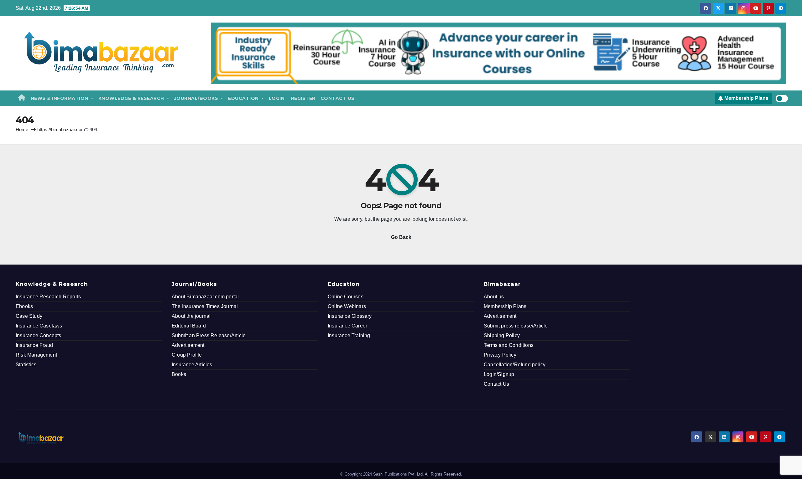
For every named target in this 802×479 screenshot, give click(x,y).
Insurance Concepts (38, 335)
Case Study (29, 316)
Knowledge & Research (132, 98)
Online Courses (345, 296)
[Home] (22, 98)
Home (22, 129)
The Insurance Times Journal (205, 306)
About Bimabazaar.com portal (205, 296)
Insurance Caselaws (39, 325)
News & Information (60, 98)
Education (244, 98)
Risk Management (36, 355)
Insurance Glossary (350, 316)
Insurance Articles (192, 364)
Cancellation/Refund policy (514, 364)
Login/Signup (499, 374)
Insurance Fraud (34, 345)
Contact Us (337, 98)
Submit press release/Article (516, 325)
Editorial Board (189, 325)
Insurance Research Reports (48, 296)
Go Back (401, 237)
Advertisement (188, 345)
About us (494, 296)
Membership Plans (505, 306)
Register (302, 98)
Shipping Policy (502, 335)
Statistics (26, 364)
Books (179, 374)
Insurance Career (347, 325)
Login (277, 98)
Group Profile (187, 355)
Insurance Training (349, 335)
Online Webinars (347, 306)
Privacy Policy (500, 355)
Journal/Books (197, 98)
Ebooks (24, 306)
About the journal (191, 316)
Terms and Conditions (509, 345)
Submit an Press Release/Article (209, 335)
